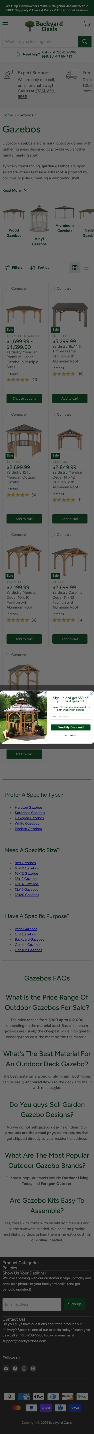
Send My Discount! (70, 727)
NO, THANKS (70, 735)
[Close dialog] (91, 693)
